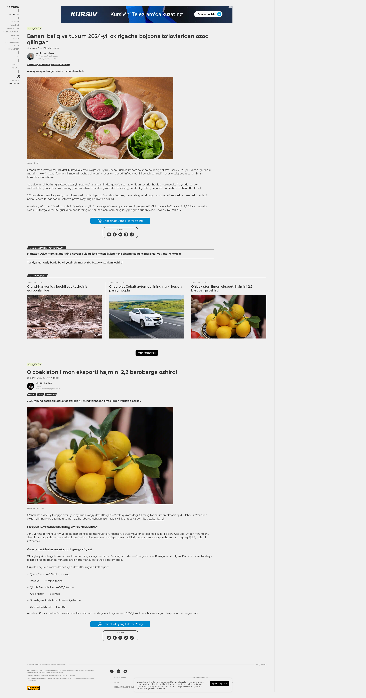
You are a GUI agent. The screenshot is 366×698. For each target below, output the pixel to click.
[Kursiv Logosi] (12, 7)
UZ (14, 14)
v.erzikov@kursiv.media (46, 59)
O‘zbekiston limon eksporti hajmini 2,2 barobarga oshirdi (221, 288)
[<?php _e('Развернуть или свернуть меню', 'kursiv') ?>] (18, 76)
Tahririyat (15, 64)
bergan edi (191, 613)
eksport (31, 395)
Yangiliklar (14, 22)
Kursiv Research (12, 42)
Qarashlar (14, 25)
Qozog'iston (14, 80)
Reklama (15, 68)
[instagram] (118, 671)
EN (18, 14)
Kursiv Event (13, 49)
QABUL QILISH (219, 683)
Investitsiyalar (13, 28)
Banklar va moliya (11, 32)
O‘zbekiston (44, 65)
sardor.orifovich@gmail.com (48, 389)
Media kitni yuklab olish (124, 687)
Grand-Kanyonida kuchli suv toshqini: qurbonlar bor (57, 288)
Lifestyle (15, 46)
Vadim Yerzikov (45, 53)
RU (10, 14)
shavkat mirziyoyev (60, 65)
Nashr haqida (120, 678)
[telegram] (125, 671)
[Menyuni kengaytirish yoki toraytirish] (18, 57)
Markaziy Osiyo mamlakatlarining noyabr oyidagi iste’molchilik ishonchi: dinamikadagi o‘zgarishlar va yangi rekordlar (104, 253)
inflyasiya (32, 65)
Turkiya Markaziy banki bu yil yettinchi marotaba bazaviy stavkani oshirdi (75, 262)
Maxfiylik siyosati (200, 678)
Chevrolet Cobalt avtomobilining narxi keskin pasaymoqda (145, 288)
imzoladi (73, 173)
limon (40, 395)
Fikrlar (16, 39)
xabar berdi (156, 518)
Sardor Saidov (44, 383)
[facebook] (112, 671)
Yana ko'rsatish (147, 353)
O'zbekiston (14, 84)
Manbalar (15, 35)
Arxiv (116, 682)
